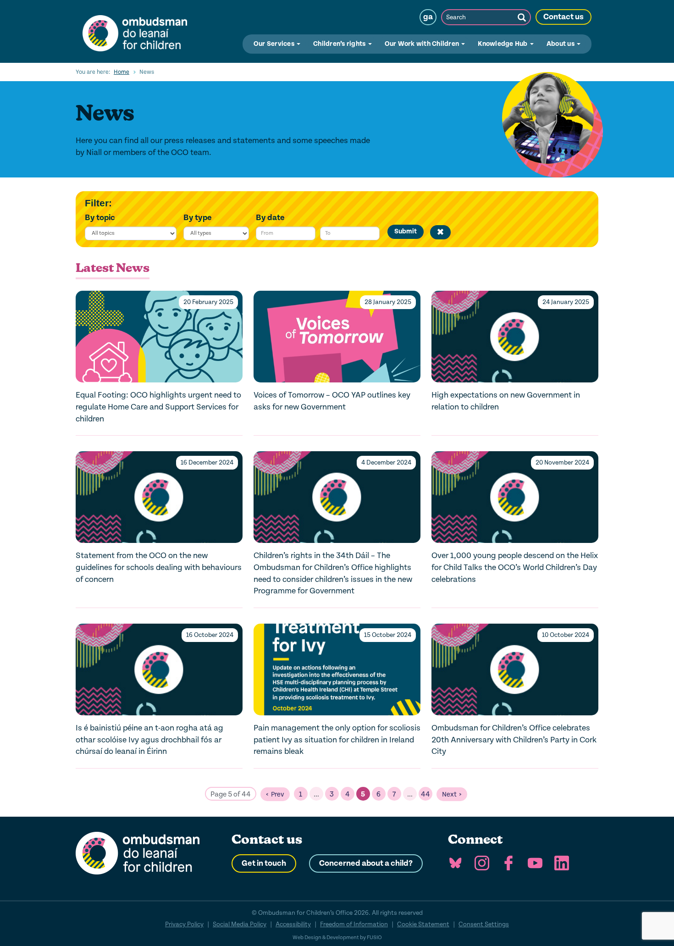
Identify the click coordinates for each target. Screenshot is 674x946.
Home (121, 72)
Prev (277, 794)
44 (425, 794)
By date (270, 217)
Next (449, 794)
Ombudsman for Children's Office (135, 31)
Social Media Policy (239, 924)
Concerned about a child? (366, 863)
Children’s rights (340, 44)
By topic (100, 217)
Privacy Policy (184, 924)
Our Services (275, 44)
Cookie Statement (423, 924)
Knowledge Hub (503, 44)
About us (561, 44)
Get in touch (264, 863)
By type (197, 217)
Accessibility (293, 924)
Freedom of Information (354, 924)
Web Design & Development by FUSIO (337, 937)
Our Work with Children (423, 44)
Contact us (563, 17)
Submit (405, 231)
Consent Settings (484, 924)
